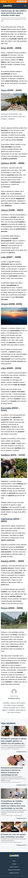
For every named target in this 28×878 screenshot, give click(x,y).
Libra (3, 368)
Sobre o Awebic (14, 867)
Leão (3, 257)
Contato (14, 864)
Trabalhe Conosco (14, 872)
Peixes (4, 608)
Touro (4, 90)
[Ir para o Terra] (4, 1)
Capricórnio (7, 519)
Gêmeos (5, 163)
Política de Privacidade (14, 870)
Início (14, 861)
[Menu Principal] (25, 6)
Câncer (4, 210)
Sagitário (5, 455)
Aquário (5, 561)
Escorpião (6, 408)
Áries (3, 48)
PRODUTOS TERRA (22, 1)
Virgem (4, 304)
